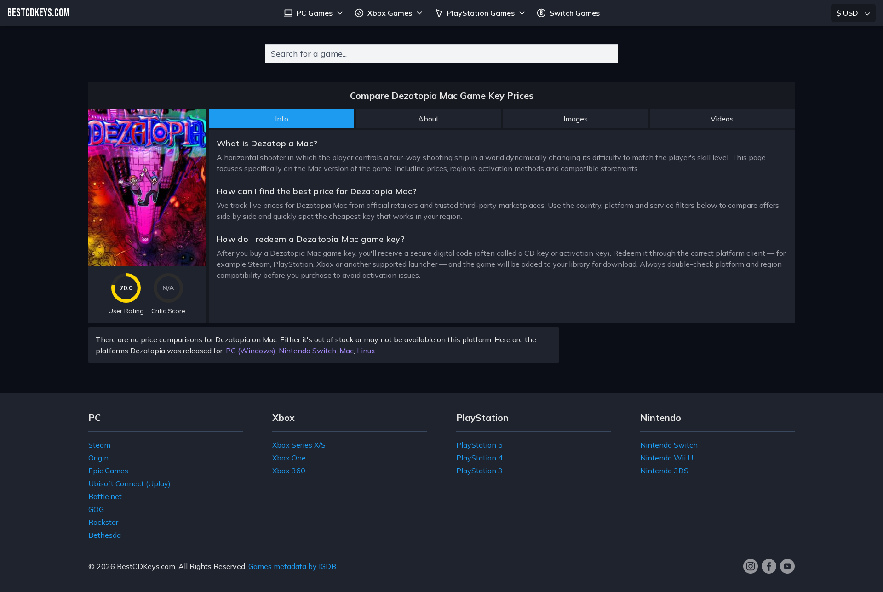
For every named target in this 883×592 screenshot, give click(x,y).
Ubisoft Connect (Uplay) (129, 483)
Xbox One (289, 457)
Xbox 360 (288, 470)
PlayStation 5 (479, 444)
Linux (366, 350)
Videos (722, 118)
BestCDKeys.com (146, 566)
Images (575, 118)
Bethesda (104, 535)
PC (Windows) (250, 350)
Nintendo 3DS (664, 470)
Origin (98, 457)
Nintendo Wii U (666, 457)
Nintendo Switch (307, 350)
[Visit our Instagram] (750, 566)
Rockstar (103, 522)
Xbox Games (389, 12)
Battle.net (105, 496)
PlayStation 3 (479, 470)
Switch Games (575, 12)
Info (281, 118)
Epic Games (108, 470)
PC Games (315, 12)
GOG (96, 509)
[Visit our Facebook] (769, 566)
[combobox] (441, 53)
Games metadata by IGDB (292, 566)
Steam (99, 444)
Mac (346, 350)
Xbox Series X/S (299, 444)
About (428, 118)
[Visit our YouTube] (787, 566)
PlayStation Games (481, 12)
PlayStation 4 (479, 457)
